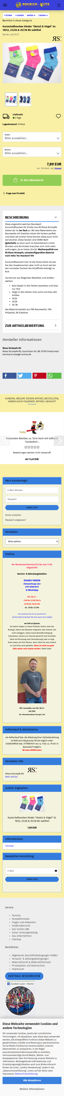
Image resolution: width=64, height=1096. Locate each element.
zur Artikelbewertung (24, 326)
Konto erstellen (13, 515)
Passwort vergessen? (15, 520)
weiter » (31, 15)
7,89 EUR (32, 827)
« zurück (19, 15)
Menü (5, 5)
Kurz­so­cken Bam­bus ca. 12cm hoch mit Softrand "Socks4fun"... (32, 440)
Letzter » (43, 15)
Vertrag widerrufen (24, 976)
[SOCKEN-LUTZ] (32, 5)
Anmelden (32, 507)
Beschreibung (17, 217)
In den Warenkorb (32, 180)
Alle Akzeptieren (32, 1080)
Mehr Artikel (11, 776)
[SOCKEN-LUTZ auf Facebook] (20, 998)
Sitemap (9, 846)
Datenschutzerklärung (26, 1073)
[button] (10, 376)
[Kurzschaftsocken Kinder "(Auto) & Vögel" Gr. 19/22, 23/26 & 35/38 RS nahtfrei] (32, 61)
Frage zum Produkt (15, 193)
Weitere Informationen (32, 1089)
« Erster (8, 15)
